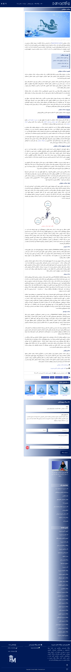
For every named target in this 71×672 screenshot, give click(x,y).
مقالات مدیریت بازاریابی (63, 596)
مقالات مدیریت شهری (63, 614)
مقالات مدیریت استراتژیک (62, 592)
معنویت (52, 377)
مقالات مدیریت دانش (63, 603)
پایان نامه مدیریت (64, 542)
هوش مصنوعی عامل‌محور (62, 499)
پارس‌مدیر (68, 40)
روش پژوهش (30, 3)
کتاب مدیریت (65, 567)
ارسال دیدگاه (64, 452)
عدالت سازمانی (59, 377)
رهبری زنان (65, 521)
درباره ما (24, 3)
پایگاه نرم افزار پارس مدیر (62, 545)
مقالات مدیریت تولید (63, 599)
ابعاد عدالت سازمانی (62, 63)
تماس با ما (19, 3)
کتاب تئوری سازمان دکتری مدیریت (58, 368)
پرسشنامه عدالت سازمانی (62, 365)
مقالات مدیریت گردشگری (62, 617)
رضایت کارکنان (46, 122)
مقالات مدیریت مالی (63, 621)
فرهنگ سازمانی (41, 141)
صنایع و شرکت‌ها (64, 563)
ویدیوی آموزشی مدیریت (63, 635)
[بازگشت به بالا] (67, 665)
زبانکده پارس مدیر (64, 560)
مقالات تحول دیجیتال (63, 578)
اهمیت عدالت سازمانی (62, 58)
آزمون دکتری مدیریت (63, 531)
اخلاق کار (66, 377)
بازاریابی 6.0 (65, 503)
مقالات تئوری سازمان (61, 40)
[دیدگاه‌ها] (67, 669)
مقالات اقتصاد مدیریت (63, 571)
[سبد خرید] (1, 3)
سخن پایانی (64, 66)
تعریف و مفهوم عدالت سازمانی (60, 60)
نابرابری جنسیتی (45, 377)
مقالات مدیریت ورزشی (63, 628)
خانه (41, 3)
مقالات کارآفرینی (64, 589)
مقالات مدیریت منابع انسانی (62, 625)
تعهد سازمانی (54, 122)
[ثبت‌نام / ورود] (3, 3)
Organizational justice (56, 43)
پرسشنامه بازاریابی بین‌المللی (61, 492)
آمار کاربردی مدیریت (63, 535)
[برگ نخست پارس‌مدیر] (61, 6)
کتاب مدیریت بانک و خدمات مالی (61, 507)
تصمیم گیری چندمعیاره (63, 553)
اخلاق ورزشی (65, 510)
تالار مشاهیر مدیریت (63, 549)
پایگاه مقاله (36, 3)
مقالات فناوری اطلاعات (63, 585)
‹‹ (67, 471)
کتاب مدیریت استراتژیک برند (61, 489)
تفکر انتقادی (65, 496)
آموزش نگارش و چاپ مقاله (62, 538)
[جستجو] (6, 3)
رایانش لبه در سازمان (63, 517)
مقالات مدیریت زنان (63, 610)
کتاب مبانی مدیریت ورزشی (62, 514)
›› (52, 471)
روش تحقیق (65, 556)
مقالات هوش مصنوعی (63, 632)
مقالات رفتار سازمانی (63, 581)
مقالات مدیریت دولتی (63, 607)
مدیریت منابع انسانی (33, 120)
